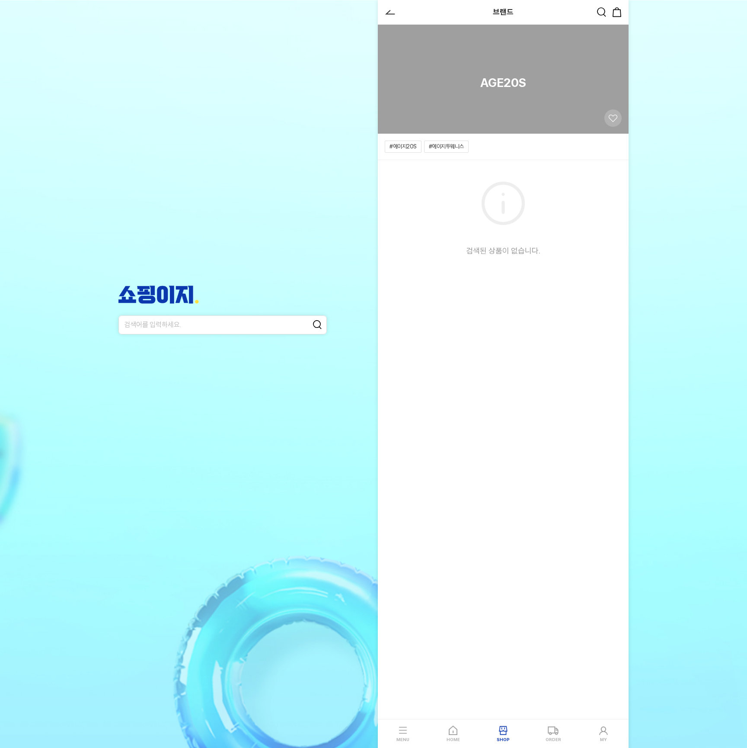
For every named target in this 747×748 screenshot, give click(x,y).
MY (603, 739)
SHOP (503, 739)
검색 (601, 12)
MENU (402, 739)
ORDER (553, 739)
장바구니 (617, 12)
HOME (453, 739)
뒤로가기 (390, 12)
